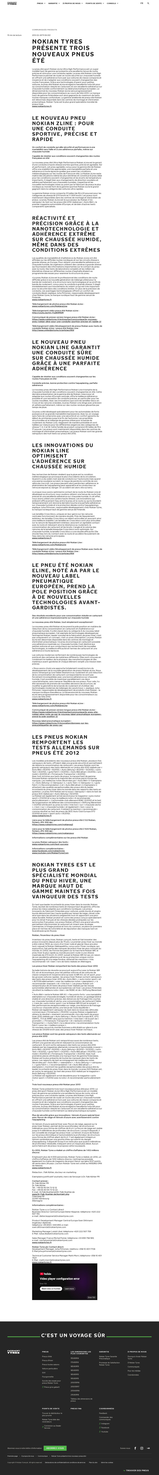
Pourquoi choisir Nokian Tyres (137, 1357)
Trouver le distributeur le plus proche (52, 1414)
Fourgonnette (48, 1377)
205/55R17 (75, 1387)
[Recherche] (148, 3)
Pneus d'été (47, 1356)
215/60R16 (75, 1395)
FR (141, 3)
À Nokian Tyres (134, 1363)
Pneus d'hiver (47, 1360)
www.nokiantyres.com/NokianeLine (50, 705)
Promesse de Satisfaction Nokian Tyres (109, 1364)
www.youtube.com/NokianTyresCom (50, 853)
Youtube (104, 1432)
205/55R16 (75, 1383)
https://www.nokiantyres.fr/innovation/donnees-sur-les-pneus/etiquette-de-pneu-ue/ (60, 724)
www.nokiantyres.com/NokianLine (49, 544)
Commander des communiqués (106, 1418)
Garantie (53, 3)
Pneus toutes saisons (50, 1364)
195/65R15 (75, 1378)
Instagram (105, 1424)
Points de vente (94, 3)
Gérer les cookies (107, 1462)
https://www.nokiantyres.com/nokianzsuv (53, 833)
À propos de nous (71, 3)
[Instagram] (142, 1448)
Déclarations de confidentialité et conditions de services (65, 1462)
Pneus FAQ (76, 1409)
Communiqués (133, 1367)
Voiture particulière (50, 1369)
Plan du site (93, 1462)
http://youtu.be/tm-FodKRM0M (48, 312)
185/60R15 (75, 1366)
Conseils (111, 3)
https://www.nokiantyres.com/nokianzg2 (52, 824)
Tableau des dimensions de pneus (81, 1400)
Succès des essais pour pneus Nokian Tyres (51, 1382)
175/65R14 (75, 1362)
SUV (43, 1373)
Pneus (40, 3)
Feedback (103, 1413)
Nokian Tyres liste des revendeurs (51, 1420)
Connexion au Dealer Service (52, 1427)
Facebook (105, 1428)
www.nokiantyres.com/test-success (50, 844)
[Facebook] (135, 1448)
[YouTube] (148, 1448)
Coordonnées (133, 1375)
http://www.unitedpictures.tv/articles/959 (53, 330)
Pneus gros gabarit (51, 1387)
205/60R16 (75, 1391)
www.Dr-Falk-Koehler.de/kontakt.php (50, 1194)
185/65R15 (75, 1370)
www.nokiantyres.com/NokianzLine (49, 306)
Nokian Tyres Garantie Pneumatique (108, 1357)
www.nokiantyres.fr (42, 106)
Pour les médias (134, 1371)
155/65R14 (75, 1358)
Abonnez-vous (55, 1448)
